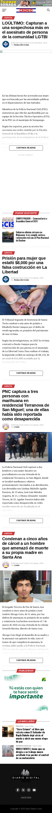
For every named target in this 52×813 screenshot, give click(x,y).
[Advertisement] (26, 182)
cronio (16, 427)
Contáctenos (26, 797)
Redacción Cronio (21, 45)
